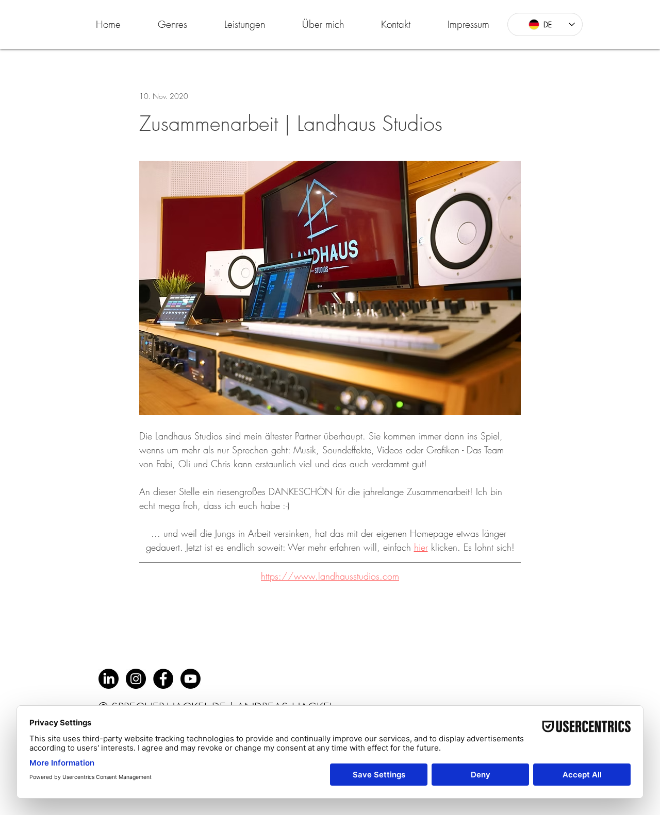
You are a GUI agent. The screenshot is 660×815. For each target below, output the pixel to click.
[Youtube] (190, 679)
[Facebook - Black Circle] (163, 679)
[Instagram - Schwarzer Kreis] (136, 679)
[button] (172, 24)
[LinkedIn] (108, 679)
